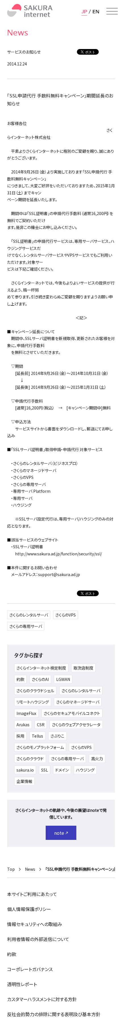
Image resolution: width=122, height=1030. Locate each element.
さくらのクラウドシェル (35, 690)
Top (11, 869)
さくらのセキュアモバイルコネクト (72, 713)
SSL (44, 770)
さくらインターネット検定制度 (41, 668)
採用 (20, 736)
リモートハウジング (32, 702)
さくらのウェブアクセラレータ (76, 724)
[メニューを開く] (112, 11)
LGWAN (63, 679)
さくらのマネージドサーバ (77, 702)
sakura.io (25, 770)
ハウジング (85, 770)
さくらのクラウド (30, 758)
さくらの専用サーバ (25, 626)
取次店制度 (83, 668)
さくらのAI (40, 679)
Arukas (23, 724)
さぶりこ (57, 736)
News (30, 869)
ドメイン (62, 770)
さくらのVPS (65, 615)
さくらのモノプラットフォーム (40, 747)
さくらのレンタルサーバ (28, 615)
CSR (41, 724)
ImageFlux (26, 713)
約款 (20, 679)
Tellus (37, 736)
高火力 (97, 758)
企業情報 (24, 781)
